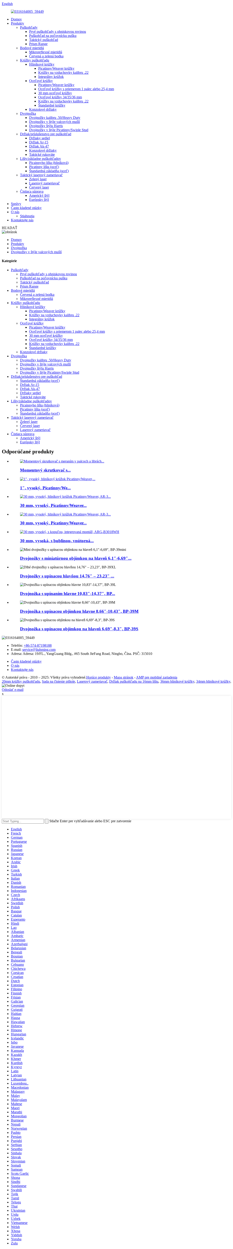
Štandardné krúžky (51, 105)
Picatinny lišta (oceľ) (44, 167)
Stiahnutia (27, 216)
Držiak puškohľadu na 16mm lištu (133, 681)
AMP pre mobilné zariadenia (156, 677)
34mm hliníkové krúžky (213, 681)
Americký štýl (39, 195)
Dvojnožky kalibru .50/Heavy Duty (54, 118)
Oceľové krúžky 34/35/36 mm (60, 97)
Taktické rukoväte (42, 154)
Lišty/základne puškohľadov (40, 159)
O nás (15, 212)
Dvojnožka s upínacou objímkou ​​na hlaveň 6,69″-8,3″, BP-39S (79, 628)
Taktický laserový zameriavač (41, 175)
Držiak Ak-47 (39, 146)
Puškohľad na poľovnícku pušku (52, 36)
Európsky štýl (39, 200)
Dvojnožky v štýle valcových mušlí (54, 122)
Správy (16, 204)
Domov (16, 19)
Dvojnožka (28, 113)
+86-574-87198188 (38, 645)
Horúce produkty (98, 677)
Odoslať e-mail (12, 690)
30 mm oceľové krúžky (55, 93)
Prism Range (38, 44)
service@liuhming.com (39, 649)
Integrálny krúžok (51, 77)
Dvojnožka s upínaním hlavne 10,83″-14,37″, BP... (67, 593)
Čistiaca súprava (31, 191)
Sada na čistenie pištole (58, 681)
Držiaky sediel (39, 138)
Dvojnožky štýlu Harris (46, 126)
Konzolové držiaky (43, 109)
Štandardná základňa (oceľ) (49, 171)
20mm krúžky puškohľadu (21, 681)
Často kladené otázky (26, 208)
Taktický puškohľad (43, 40)
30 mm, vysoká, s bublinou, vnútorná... (57, 540)
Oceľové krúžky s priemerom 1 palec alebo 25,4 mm (76, 89)
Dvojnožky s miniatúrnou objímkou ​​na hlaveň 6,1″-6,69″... (76, 558)
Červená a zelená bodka (46, 56)
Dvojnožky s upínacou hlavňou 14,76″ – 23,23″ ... (67, 576)
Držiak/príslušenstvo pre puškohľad (45, 134)
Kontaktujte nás (22, 220)
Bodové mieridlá (32, 48)
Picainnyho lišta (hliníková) (48, 163)
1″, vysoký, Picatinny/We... (45, 487)
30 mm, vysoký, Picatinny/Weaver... (53, 505)
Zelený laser (38, 179)
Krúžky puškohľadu (34, 60)
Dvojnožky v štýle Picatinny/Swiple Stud (58, 130)
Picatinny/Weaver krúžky (56, 68)
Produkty (17, 23)
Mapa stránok (123, 677)
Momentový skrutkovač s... (45, 470)
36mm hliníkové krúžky (177, 681)
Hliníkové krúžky (41, 64)
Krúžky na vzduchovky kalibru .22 (63, 72)
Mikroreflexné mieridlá (45, 52)
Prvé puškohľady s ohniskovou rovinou (57, 31)
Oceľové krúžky (41, 81)
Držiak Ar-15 (38, 142)
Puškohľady (29, 27)
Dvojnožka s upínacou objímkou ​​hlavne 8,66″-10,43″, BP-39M (79, 611)
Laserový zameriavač (44, 183)
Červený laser (39, 187)
